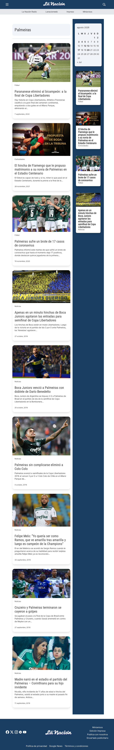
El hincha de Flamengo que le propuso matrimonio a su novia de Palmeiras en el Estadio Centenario (41, 169)
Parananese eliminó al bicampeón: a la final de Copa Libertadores (41, 93)
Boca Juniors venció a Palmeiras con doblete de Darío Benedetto (39, 390)
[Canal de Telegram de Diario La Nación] (20, 733)
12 (85, 46)
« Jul (79, 62)
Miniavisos (87, 11)
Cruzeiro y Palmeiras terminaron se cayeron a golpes (38, 609)
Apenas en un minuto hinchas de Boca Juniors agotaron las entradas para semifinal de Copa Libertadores (40, 316)
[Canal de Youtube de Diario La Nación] (24, 733)
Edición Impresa (97, 730)
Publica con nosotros (97, 734)
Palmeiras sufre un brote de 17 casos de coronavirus (39, 243)
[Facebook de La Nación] (7, 733)
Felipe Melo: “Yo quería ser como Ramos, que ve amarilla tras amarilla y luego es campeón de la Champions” (40, 540)
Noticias (18, 306)
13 (88, 46)
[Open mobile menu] (7, 4)
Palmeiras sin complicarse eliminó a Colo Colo (39, 467)
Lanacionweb (52, 11)
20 (88, 50)
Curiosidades (20, 159)
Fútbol (17, 85)
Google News (55, 746)
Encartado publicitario (97, 738)
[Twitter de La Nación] (11, 733)
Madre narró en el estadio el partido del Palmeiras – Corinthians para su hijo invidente (41, 683)
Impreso (70, 11)
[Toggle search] (104, 4)
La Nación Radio (29, 11)
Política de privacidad (36, 746)
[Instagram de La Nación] (16, 733)
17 (79, 50)
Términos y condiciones (76, 746)
